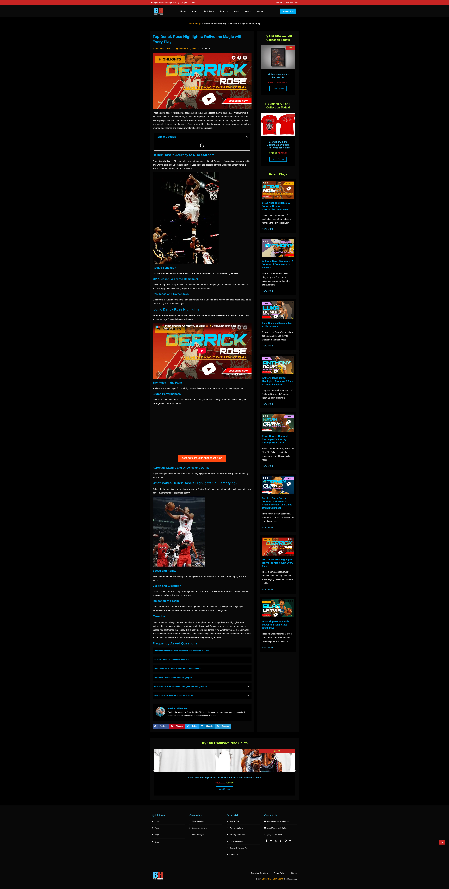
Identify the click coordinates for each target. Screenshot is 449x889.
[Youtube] (271, 840)
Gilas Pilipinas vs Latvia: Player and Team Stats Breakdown (276, 624)
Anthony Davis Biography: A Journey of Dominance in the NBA (277, 264)
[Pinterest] (285, 840)
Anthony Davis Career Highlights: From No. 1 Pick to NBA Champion (277, 381)
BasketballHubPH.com (272, 879)
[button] (247, 137)
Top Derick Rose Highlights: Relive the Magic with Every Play (277, 562)
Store (246, 11)
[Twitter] (290, 840)
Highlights (207, 11)
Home (183, 11)
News (236, 11)
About (194, 11)
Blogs (222, 11)
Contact (260, 11)
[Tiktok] (281, 840)
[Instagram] (276, 840)
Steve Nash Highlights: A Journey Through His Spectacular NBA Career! (276, 206)
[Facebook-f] (266, 840)
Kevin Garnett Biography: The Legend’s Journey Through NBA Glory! (276, 439)
